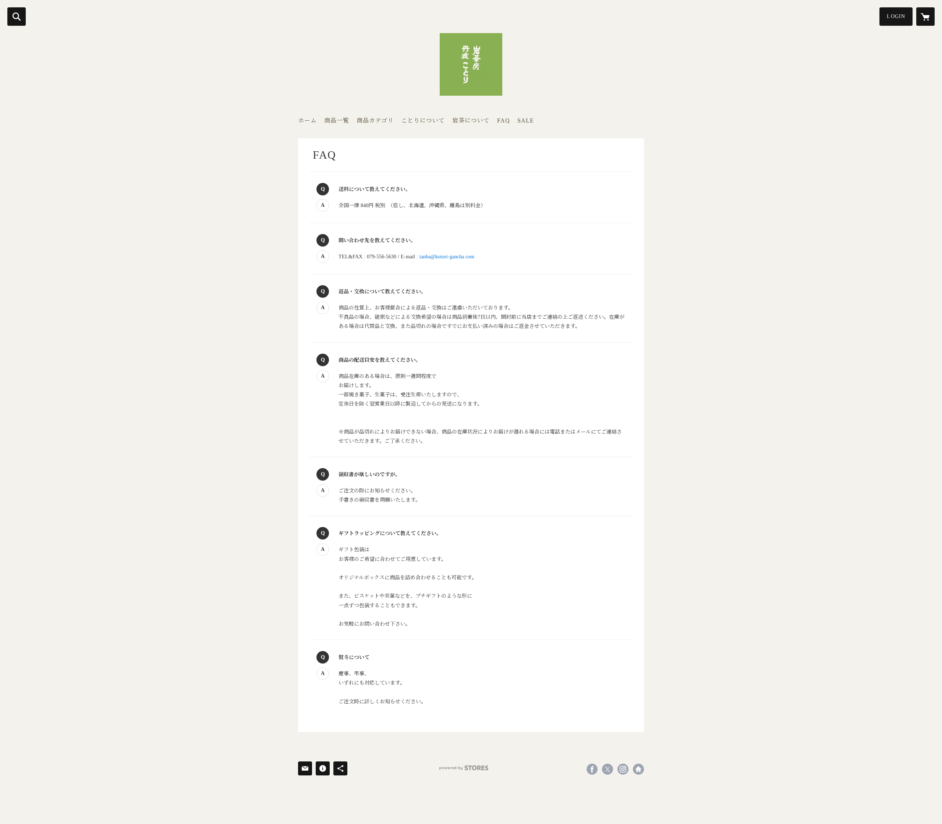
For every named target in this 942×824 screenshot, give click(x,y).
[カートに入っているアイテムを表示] (925, 16)
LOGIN (896, 16)
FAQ (503, 120)
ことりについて (423, 120)
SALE (525, 120)
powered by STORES (464, 768)
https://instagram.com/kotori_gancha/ (622, 769)
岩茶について (471, 120)
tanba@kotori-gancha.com (446, 256)
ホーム (307, 120)
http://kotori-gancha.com (638, 769)
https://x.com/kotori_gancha (607, 769)
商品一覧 (336, 120)
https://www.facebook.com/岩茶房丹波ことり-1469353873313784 (592, 769)
